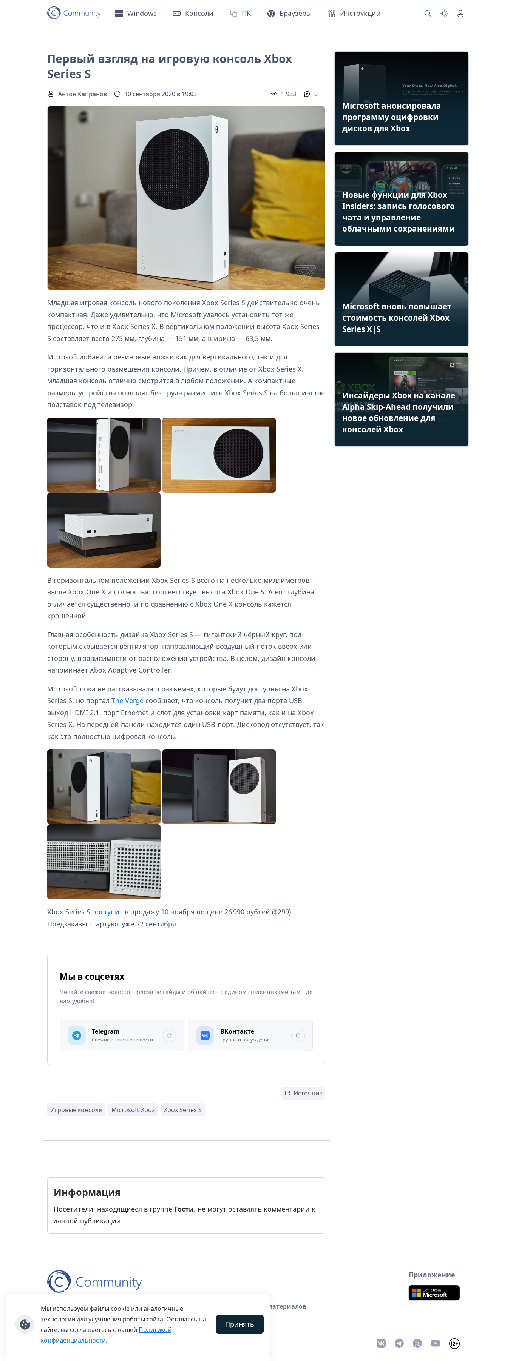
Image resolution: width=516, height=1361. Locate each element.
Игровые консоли (76, 1110)
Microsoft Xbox (133, 1110)
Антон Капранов (82, 94)
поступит (107, 911)
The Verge (127, 700)
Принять (239, 1324)
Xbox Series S (183, 1110)
